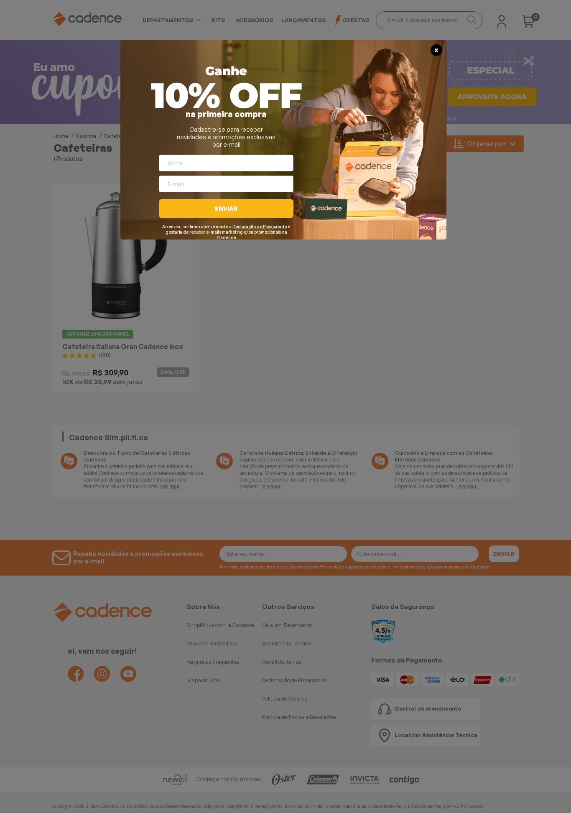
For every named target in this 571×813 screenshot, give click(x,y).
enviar (226, 208)
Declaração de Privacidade (259, 226)
